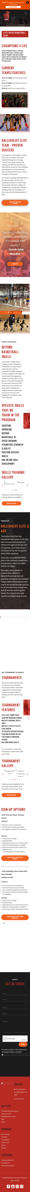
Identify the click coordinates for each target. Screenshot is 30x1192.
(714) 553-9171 (20, 1099)
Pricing (3, 1145)
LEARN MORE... (13, 7)
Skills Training (5, 1134)
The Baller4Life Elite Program (9, 1111)
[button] (3, 485)
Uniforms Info (5, 1142)
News (2, 1119)
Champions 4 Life (6, 1114)
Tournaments (5, 1140)
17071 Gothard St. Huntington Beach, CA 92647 (20, 1092)
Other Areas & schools (7, 1165)
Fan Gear (3, 1148)
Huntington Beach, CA (7, 1160)
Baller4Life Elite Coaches (8, 1116)
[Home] (6, 16)
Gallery (3, 1122)
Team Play (4, 1137)
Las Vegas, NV (5, 1163)
